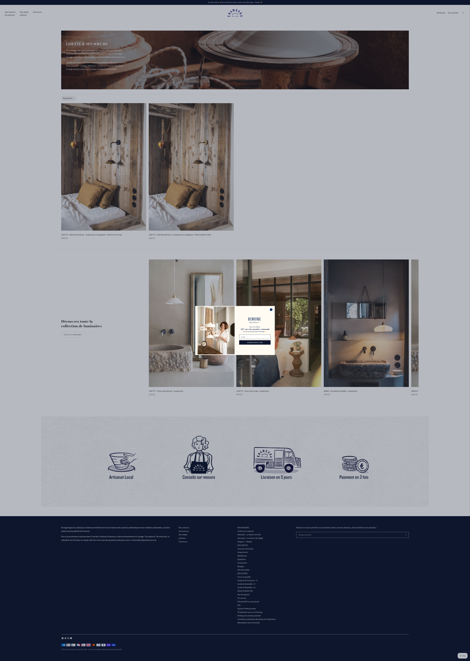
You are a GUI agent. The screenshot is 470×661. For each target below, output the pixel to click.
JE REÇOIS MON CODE (255, 342)
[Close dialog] (271, 309)
